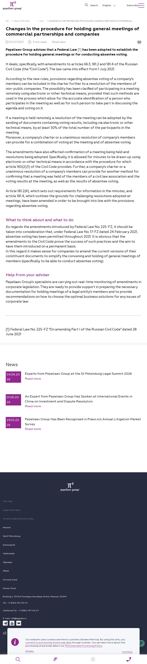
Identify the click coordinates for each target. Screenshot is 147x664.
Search (94, 5)
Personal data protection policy (18, 518)
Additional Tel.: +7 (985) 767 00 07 (20, 610)
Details (29, 651)
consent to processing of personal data (48, 642)
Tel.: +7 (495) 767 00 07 (15, 603)
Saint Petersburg (11, 536)
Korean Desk (9, 588)
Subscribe (132, 5)
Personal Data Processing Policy (83, 645)
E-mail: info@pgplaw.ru (14, 618)
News (12, 364)
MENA (6, 571)
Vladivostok (9, 553)
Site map (7, 501)
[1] (80, 50)
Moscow (7, 527)
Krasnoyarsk (9, 545)
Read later (59, 42)
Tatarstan (7, 562)
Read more (33, 379)
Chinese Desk (10, 579)
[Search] (18, 659)
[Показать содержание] (141, 5)
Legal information (12, 510)
